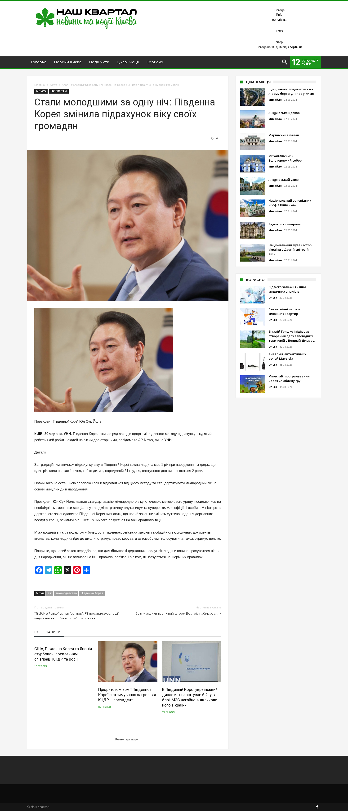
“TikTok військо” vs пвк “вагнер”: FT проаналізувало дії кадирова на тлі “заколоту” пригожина (76, 613)
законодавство (66, 593)
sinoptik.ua (295, 47)
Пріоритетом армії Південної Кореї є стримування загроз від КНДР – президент (127, 694)
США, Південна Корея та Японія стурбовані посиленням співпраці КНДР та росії (63, 653)
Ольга (272, 297)
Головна (39, 84)
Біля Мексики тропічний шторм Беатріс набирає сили (178, 610)
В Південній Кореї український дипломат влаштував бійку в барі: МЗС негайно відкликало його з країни (190, 697)
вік (50, 593)
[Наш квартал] (86, 7)
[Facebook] (317, 807)
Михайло (275, 99)
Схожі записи (47, 632)
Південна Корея (92, 593)
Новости (59, 91)
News (53, 84)
